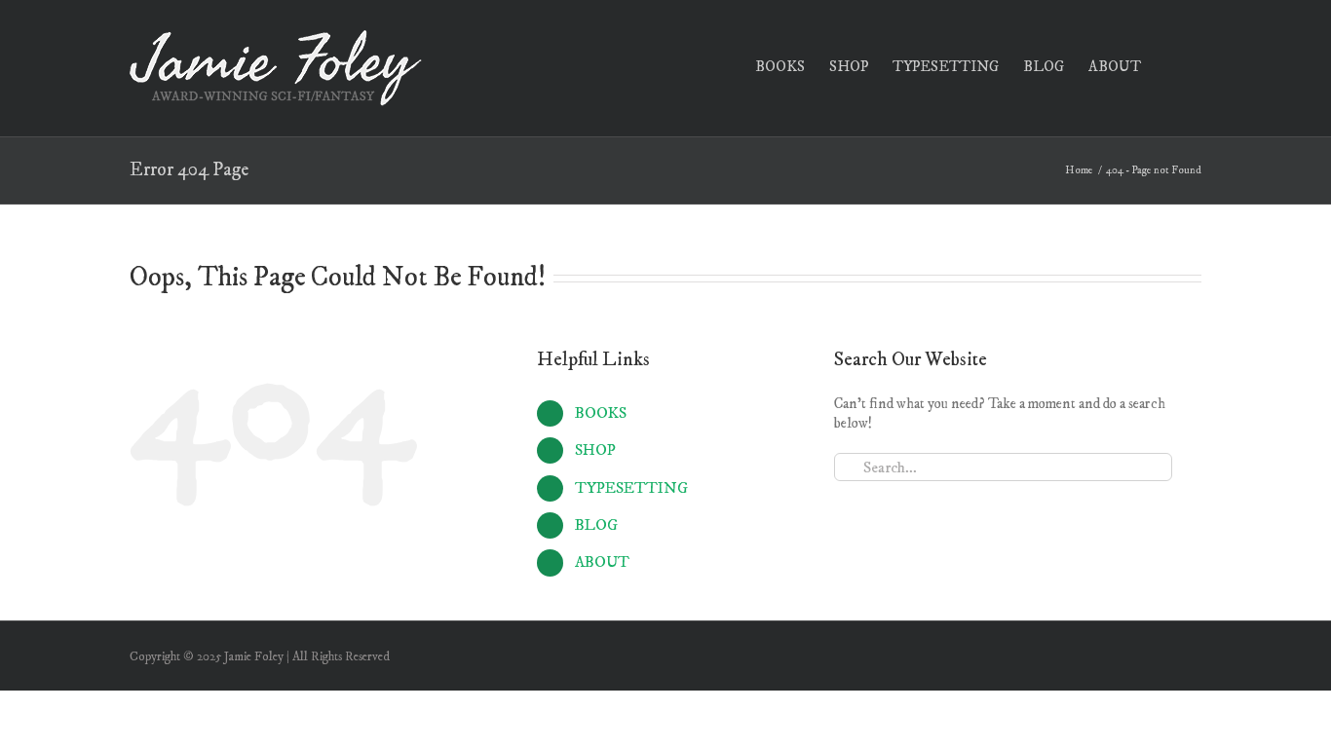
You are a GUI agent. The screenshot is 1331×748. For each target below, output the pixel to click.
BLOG (596, 525)
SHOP (595, 450)
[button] (1171, 65)
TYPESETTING (631, 488)
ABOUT (602, 562)
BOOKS (601, 413)
